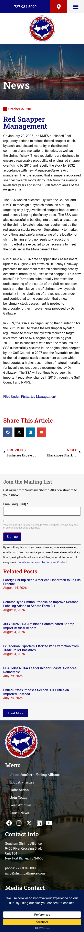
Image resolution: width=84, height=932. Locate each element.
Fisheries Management (38, 396)
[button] (75, 6)
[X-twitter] (29, 823)
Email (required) (15, 504)
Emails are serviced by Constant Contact (42, 562)
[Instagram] (19, 823)
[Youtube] (49, 823)
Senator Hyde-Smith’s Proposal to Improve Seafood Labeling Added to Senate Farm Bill (40, 604)
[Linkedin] (39, 823)
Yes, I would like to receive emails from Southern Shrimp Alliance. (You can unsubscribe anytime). (40, 526)
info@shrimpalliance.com (25, 873)
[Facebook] (9, 823)
